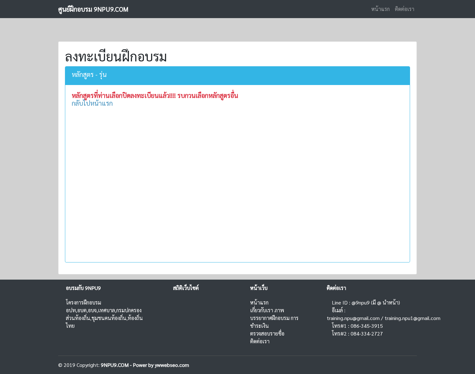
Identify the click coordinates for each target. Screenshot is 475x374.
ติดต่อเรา (404, 8)
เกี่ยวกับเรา (261, 310)
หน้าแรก (380, 8)
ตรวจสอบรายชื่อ (267, 333)
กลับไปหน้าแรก (92, 103)
